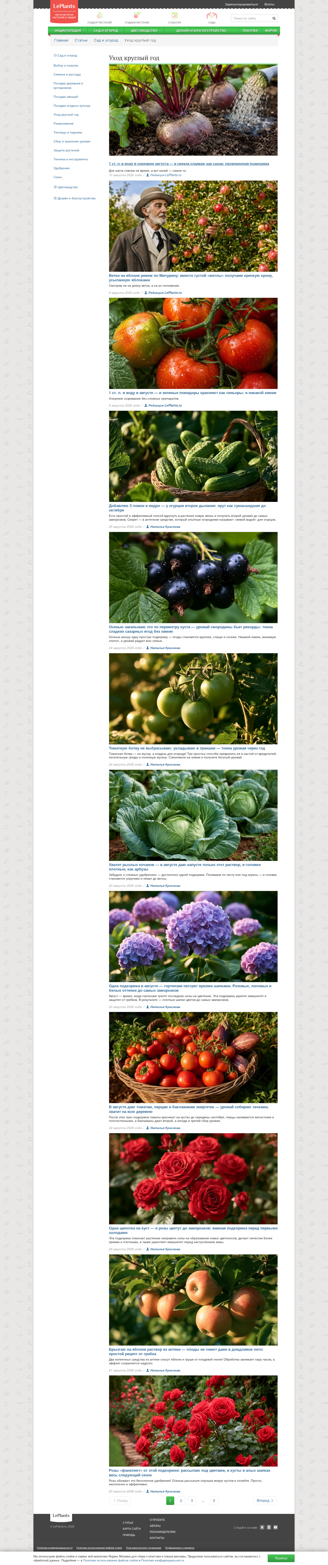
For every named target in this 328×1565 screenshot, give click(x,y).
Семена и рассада (67, 74)
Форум (271, 30)
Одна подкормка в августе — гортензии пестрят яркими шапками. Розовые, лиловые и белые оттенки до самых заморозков (190, 988)
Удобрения (62, 168)
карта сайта (132, 1528)
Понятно (281, 1558)
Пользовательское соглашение (143, 1547)
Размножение (64, 123)
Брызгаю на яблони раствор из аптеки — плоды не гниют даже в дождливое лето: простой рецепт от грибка (186, 1351)
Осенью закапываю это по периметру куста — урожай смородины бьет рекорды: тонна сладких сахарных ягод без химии (191, 629)
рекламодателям (162, 1532)
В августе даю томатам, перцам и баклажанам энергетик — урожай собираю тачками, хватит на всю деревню (189, 1109)
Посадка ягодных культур (72, 105)
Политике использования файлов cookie (110, 1560)
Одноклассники (269, 1527)
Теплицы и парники (68, 132)
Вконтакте (262, 1527)
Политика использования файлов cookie (99, 1547)
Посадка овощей (66, 96)
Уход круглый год (66, 114)
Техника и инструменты (71, 159)
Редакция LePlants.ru (165, 175)
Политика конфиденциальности (55, 1547)
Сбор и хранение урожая (72, 141)
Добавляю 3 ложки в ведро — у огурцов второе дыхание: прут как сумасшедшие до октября (187, 508)
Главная (61, 40)
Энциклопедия (67, 30)
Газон (58, 177)
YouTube (275, 1527)
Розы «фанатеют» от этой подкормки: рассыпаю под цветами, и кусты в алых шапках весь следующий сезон (189, 1472)
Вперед (263, 1500)
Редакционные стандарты (179, 1547)
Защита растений (66, 150)
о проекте (157, 1519)
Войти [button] (269, 4)
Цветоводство (144, 30)
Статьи (81, 40)
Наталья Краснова (165, 526)
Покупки (250, 30)
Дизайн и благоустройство (201, 30)
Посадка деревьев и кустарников (68, 85)
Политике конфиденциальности (162, 1560)
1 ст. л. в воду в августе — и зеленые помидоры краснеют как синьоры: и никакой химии (192, 392)
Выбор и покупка (66, 65)
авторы (155, 1525)
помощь (129, 1535)
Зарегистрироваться (241, 4)
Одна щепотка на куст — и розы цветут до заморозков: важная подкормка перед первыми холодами (193, 1230)
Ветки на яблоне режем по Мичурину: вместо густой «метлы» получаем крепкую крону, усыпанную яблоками (191, 277)
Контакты (157, 1538)
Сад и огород (106, 30)
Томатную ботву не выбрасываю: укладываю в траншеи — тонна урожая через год (187, 748)
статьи (128, 1522)
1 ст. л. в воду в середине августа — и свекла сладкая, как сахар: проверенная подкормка (189, 163)
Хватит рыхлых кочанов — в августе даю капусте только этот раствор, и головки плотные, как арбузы (185, 867)
